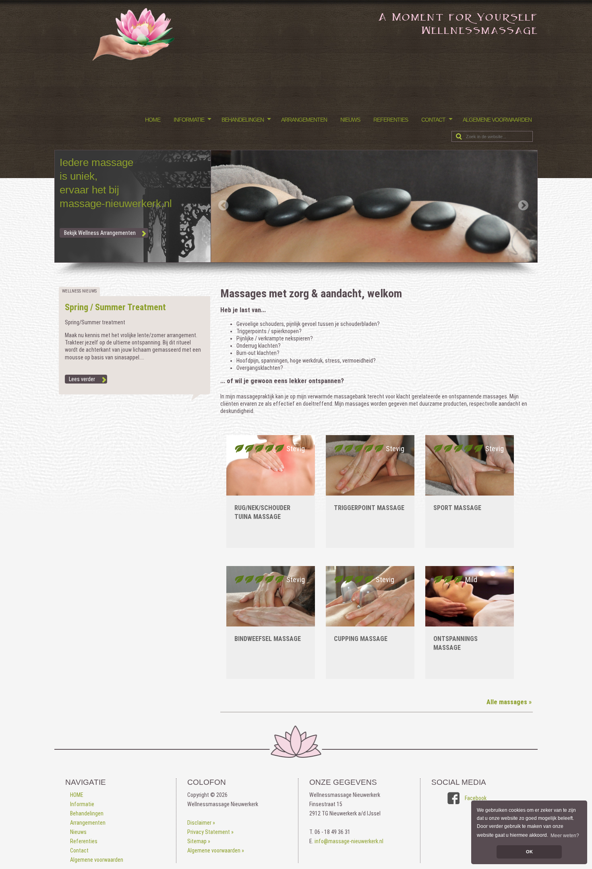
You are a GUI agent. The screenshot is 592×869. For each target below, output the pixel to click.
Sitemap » (198, 841)
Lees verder (82, 379)
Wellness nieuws (79, 291)
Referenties (390, 119)
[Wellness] (135, 59)
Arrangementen (304, 119)
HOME (152, 119)
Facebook (475, 798)
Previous (224, 206)
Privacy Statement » (210, 832)
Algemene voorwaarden (497, 119)
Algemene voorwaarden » (215, 850)
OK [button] (529, 851)
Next (524, 208)
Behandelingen (242, 119)
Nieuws (350, 119)
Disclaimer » (201, 822)
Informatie (189, 119)
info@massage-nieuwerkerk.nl (349, 841)
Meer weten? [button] (565, 835)
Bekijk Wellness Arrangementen (100, 233)
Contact (433, 119)
